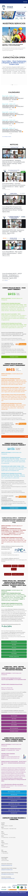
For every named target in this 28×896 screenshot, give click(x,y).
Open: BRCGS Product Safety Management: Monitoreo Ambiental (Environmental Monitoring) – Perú (12, 130)
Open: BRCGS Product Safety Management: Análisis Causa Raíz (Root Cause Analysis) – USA (13, 122)
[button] (3, 15)
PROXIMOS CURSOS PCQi (18, 574)
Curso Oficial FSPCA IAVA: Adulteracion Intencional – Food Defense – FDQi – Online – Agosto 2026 (13, 231)
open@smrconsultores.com (7, 869)
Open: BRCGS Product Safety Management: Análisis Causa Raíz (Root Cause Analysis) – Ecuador (13, 98)
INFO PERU (14, 565)
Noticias (25, 1)
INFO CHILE (21, 565)
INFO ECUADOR (7, 565)
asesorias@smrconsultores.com (7, 878)
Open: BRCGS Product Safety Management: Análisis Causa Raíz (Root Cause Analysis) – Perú (13, 106)
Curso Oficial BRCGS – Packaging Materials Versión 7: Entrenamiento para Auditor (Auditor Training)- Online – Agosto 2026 (13, 163)
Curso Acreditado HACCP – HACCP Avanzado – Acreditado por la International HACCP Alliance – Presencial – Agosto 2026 (12, 276)
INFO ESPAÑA (8, 574)
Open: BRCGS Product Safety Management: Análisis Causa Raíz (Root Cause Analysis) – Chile (13, 114)
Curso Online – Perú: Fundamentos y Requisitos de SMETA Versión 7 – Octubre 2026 (14, 62)
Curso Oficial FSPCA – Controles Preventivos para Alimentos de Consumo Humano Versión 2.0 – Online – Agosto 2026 (13, 186)
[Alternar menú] (25, 7)
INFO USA (14, 569)
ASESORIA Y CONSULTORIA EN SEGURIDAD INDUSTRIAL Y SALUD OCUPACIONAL (12, 45)
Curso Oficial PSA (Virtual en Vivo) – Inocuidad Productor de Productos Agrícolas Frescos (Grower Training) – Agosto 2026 (12, 209)
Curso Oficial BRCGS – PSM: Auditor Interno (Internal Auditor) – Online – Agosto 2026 (12, 253)
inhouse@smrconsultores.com (7, 874)
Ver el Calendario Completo (6, 136)
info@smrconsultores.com (6, 865)
